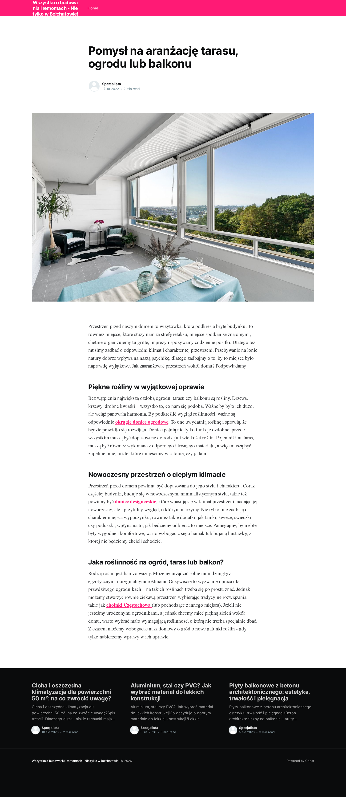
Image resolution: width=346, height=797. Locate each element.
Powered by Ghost (300, 761)
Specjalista (111, 84)
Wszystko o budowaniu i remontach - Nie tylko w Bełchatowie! (76, 761)
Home (93, 8)
